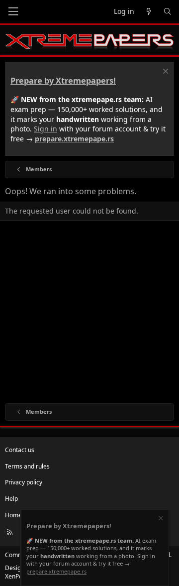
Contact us (19, 450)
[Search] (167, 11)
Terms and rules (27, 466)
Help (11, 498)
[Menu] (13, 11)
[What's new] (148, 11)
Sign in (45, 128)
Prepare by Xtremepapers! (63, 80)
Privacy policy (23, 482)
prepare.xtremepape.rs (74, 138)
